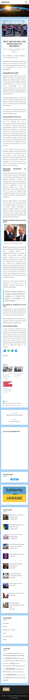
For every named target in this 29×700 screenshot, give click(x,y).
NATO (14, 666)
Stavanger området (8, 636)
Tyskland (4, 674)
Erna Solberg (20, 658)
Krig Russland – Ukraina (9, 629)
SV (16, 671)
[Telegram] (14, 479)
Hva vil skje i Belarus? (18, 373)
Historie (5, 626)
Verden (6, 401)
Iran (14, 660)
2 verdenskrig (5, 653)
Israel (16, 660)
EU (23, 658)
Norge (4, 633)
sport (4, 671)
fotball (6, 660)
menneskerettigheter (8, 665)
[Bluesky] (17, 479)
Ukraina (10, 674)
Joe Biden (21, 660)
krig (12, 663)
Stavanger (8, 671)
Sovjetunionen (20, 669)
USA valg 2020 (19, 674)
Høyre (11, 660)
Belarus (19, 403)
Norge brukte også (20, 187)
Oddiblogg (5, 2)
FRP (9, 660)
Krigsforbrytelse (17, 663)
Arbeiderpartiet (7, 655)
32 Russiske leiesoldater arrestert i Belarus (7, 375)
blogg (12, 281)
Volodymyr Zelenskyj (20, 677)
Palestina (21, 665)
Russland (5, 405)
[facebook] (11, 479)
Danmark (4, 658)
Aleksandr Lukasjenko (10, 403)
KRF (10, 663)
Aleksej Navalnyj (21, 653)
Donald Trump (11, 658)
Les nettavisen (22, 143)
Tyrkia (22, 671)
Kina (8, 663)
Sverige (19, 671)
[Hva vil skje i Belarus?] (18, 369)
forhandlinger (20, 97)
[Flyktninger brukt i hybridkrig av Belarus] (7, 384)
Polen (24, 665)
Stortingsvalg (13, 671)
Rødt (15, 669)
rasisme (4, 669)
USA (14, 675)
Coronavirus (20, 655)
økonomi (5, 680)
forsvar (4, 660)
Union (9, 405)
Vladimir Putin (16, 405)
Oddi (20, 49)
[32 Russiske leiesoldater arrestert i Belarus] (7, 369)
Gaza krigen (6, 623)
